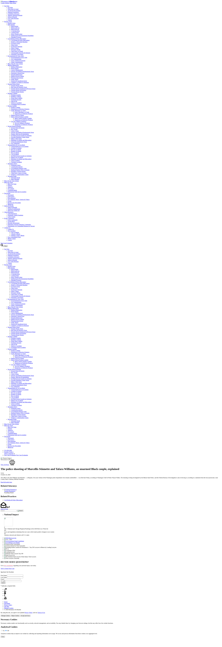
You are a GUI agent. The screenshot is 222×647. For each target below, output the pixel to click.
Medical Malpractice (13, 65)
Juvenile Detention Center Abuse (20, 137)
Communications (12, 190)
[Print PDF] (12, 464)
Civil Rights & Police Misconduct (17, 38)
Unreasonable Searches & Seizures (20, 53)
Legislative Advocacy (14, 13)
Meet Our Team (8, 182)
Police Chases (15, 48)
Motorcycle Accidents (17, 157)
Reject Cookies (15, 615)
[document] (111, 628)
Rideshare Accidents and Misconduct (21, 140)
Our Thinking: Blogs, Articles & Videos (18, 199)
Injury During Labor (16, 34)
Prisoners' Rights (15, 49)
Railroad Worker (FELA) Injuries (20, 170)
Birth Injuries (11, 24)
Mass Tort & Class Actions (11, 181)
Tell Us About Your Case (7, 568)
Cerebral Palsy (15, 32)
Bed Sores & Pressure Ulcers (19, 87)
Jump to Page (4, 509)
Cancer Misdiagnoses (17, 70)
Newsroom (7, 193)
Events (9, 201)
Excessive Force (15, 43)
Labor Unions (11, 216)
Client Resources (8, 212)
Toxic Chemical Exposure (18, 60)
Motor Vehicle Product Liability (19, 117)
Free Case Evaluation (6, 243)
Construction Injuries (17, 167)
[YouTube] (5, 599)
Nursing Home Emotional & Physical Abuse (23, 88)
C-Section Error (15, 31)
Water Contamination (17, 62)
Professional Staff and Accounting (17, 192)
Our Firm (6, 6)
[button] (5, 589)
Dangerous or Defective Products (20, 109)
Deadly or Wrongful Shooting (19, 42)
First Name (4, 575)
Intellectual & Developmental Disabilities (22, 35)
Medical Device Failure (17, 76)
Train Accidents (15, 160)
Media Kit (10, 204)
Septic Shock (14, 79)
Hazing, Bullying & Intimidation (20, 134)
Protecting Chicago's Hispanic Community (19, 224)
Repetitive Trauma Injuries (18, 171)
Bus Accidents (15, 152)
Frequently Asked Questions (15, 215)
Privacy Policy (8, 605)
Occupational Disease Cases (19, 168)
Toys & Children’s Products (18, 121)
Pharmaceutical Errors (17, 78)
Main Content (13, 1)
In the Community (9, 218)
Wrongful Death (12, 176)
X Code (3, 581)
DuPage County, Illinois (17, 235)
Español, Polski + (9, 452)
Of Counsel (11, 188)
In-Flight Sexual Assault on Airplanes (21, 135)
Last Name (4, 577)
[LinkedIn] (5, 591)
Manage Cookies (8, 608)
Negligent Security (16, 99)
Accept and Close (25, 615)
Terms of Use (41, 612)
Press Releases (12, 198)
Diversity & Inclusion (13, 223)
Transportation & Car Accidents (16, 145)
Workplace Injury (12, 163)
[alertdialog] (111, 628)
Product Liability (12, 106)
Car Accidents (15, 154)
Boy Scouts (14, 129)
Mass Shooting (15, 179)
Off (8, 630)
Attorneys (10, 187)
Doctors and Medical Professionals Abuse (22, 71)
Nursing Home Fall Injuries (18, 90)
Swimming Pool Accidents (18, 104)
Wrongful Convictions (17, 54)
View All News (5, 464)
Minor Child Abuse (16, 138)
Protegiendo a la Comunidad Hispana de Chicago (21, 226)
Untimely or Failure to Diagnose (20, 82)
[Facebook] (4, 595)
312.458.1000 (8, 450)
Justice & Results (12, 17)
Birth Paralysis (15, 29)
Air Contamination (16, 59)
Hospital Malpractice (16, 74)
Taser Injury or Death (17, 51)
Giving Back (11, 221)
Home (6, 602)
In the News (11, 196)
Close (2, 636)
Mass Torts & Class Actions (15, 63)
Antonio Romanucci (9, 491)
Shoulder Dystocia (16, 37)
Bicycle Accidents (16, 149)
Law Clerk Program (13, 18)
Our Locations (12, 231)
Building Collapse (16, 96)
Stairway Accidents (16, 102)
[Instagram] (5, 593)
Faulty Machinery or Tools (18, 110)
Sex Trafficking (15, 143)
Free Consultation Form (14, 237)
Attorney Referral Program (15, 15)
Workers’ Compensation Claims (19, 174)
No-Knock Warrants (16, 46)
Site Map (6, 606)
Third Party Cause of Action (19, 173)
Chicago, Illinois (15, 234)
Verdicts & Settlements (14, 209)
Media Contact (12, 238)
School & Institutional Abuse (19, 142)
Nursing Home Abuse (14, 84)
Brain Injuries (15, 68)
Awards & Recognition (14, 10)
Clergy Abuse (15, 131)
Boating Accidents (16, 151)
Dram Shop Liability (16, 98)
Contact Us (7, 227)
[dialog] (111, 614)
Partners (10, 185)
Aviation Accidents (16, 148)
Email (2, 579)
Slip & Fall (14, 101)
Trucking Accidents (16, 162)
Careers (10, 20)
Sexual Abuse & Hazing (14, 126)
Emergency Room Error (17, 73)
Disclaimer (7, 603)
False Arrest (14, 45)
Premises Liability (12, 93)
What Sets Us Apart (13, 9)
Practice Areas (8, 21)
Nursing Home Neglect (17, 92)
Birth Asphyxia (15, 28)
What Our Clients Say (14, 210)
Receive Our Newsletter (14, 202)
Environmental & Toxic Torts (16, 56)
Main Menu (13, 3)
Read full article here (6, 482)
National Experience (13, 12)
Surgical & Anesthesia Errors (19, 81)
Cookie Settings (5, 3)
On (4, 630)
